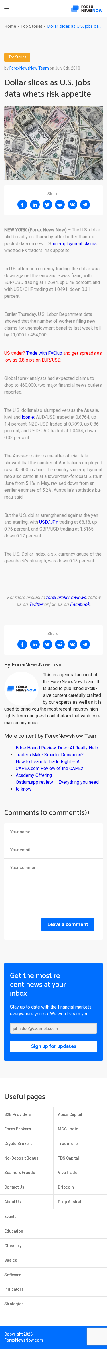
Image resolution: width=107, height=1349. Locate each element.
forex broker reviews (66, 597)
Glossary (12, 1245)
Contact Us (14, 1187)
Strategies (14, 1304)
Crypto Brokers (18, 1143)
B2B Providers (17, 1114)
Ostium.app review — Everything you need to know (57, 785)
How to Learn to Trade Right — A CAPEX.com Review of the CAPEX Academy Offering (50, 768)
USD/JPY (48, 522)
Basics (10, 1260)
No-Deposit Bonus (21, 1158)
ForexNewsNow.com (23, 1340)
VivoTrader (68, 1172)
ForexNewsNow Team (29, 68)
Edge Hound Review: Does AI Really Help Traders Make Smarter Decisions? (57, 751)
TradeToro (68, 1143)
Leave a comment (67, 924)
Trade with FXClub (44, 353)
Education (13, 1231)
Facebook (80, 604)
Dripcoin (66, 1187)
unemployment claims (75, 243)
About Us (12, 1201)
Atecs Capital (70, 1114)
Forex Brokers (17, 1129)
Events (10, 1216)
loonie (28, 417)
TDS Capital (68, 1158)
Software (12, 1275)
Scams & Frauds (19, 1172)
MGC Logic (68, 1129)
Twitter (36, 604)
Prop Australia (71, 1201)
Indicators (14, 1289)
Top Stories (17, 57)
